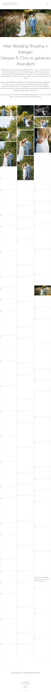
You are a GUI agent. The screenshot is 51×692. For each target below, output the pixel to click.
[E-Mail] (27, 687)
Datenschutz (23, 690)
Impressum (27, 690)
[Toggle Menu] (48, 4)
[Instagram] (24, 687)
